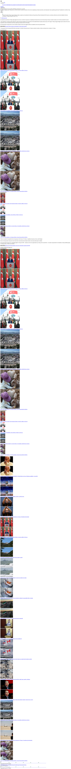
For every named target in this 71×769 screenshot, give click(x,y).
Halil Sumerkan (4, 17)
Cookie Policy (24, 764)
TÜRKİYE (2, 6)
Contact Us (7, 764)
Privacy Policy (19, 764)
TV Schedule (2, 764)
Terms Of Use (14, 764)
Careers (10, 764)
